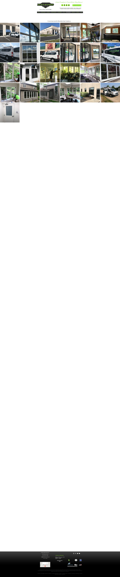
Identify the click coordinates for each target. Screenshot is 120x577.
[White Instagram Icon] (73, 553)
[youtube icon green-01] (69, 5)
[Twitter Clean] (77, 553)
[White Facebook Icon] (75, 553)
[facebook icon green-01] (62, 5)
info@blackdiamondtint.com (45, 557)
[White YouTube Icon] (79, 553)
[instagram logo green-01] (64, 5)
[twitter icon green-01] (67, 5)
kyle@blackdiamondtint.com (45, 556)
